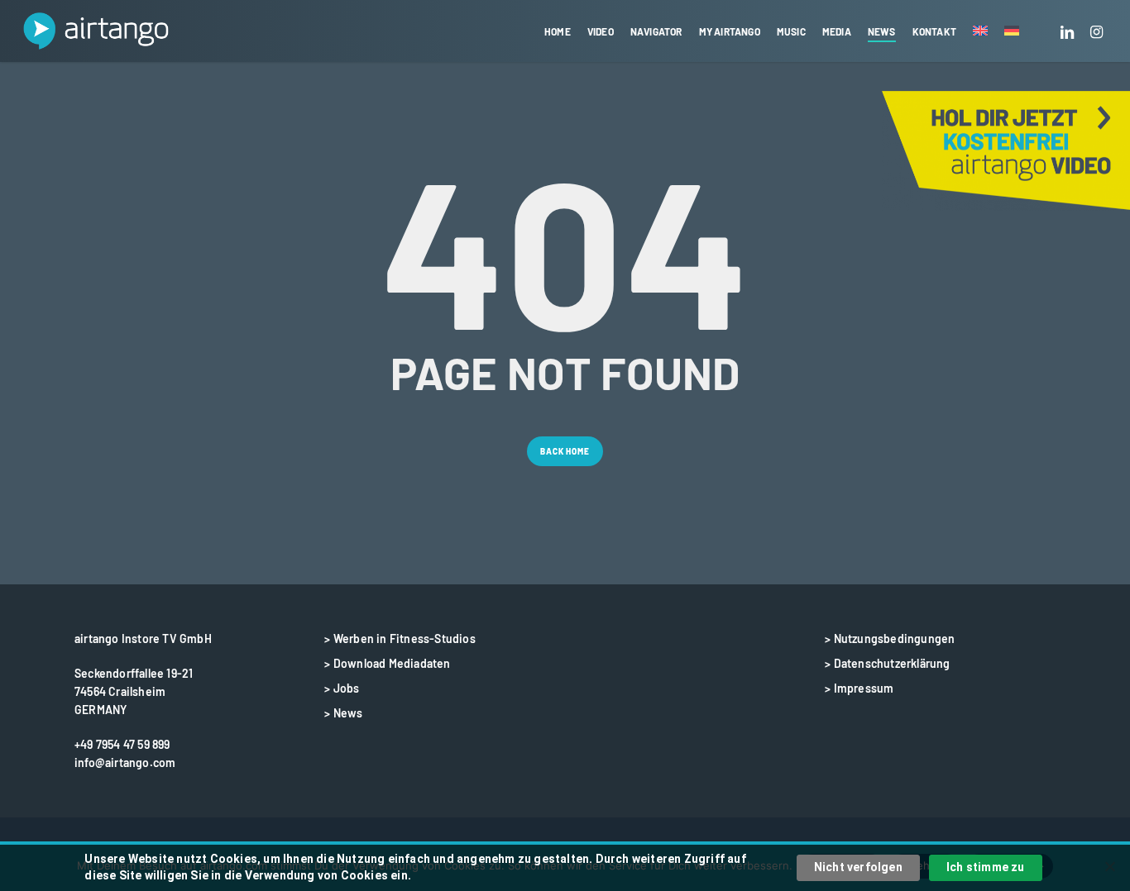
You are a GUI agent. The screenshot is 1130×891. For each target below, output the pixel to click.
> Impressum (859, 688)
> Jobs (341, 688)
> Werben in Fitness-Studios (399, 638)
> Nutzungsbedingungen (890, 638)
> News (343, 713)
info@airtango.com (124, 762)
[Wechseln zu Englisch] (980, 31)
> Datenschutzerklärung (887, 663)
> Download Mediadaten (387, 663)
